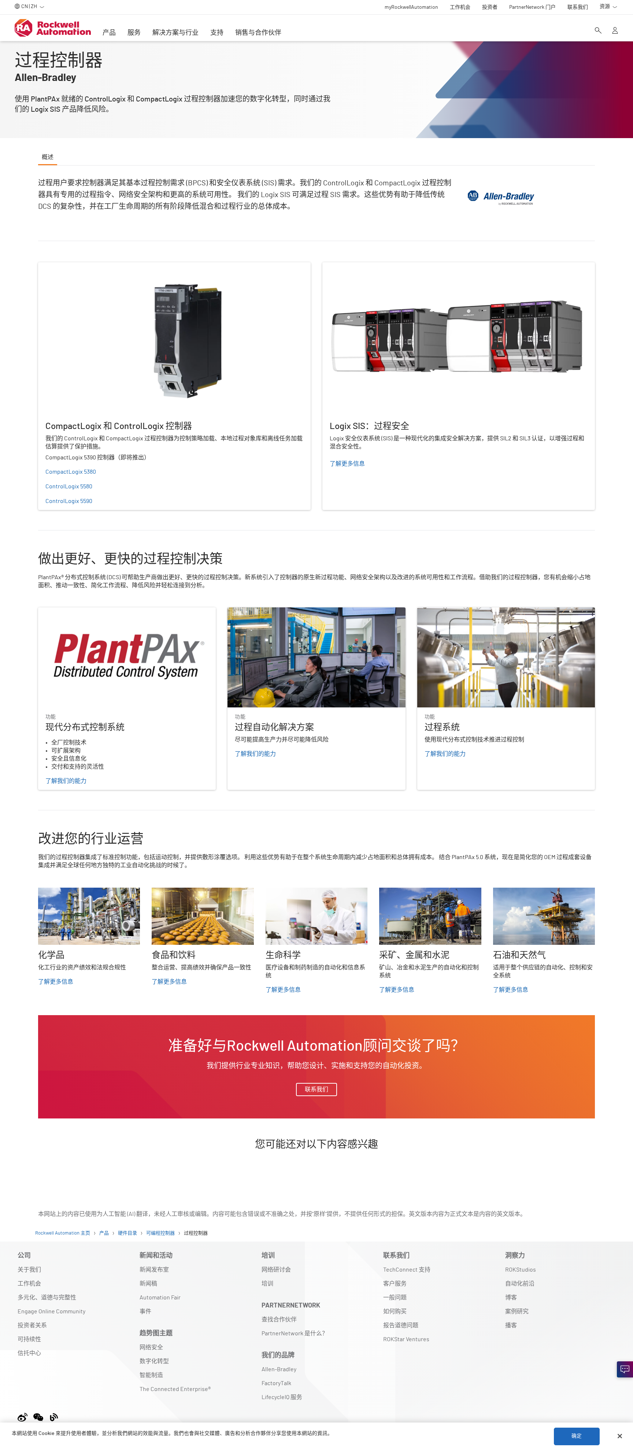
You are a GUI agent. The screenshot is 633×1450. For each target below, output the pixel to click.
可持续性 (29, 1339)
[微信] (38, 1416)
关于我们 (29, 1270)
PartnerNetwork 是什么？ (295, 1333)
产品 (109, 33)
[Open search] (598, 31)
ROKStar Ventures (406, 1339)
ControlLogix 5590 (68, 501)
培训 (267, 1284)
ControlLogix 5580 (68, 486)
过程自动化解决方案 (253, 612)
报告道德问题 (400, 1325)
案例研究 (517, 1311)
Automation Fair (160, 1298)
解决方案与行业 (175, 33)
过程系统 (429, 612)
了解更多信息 (55, 982)
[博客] (54, 1416)
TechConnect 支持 (406, 1270)
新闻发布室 (154, 1270)
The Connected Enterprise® (175, 1389)
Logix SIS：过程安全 (348, 267)
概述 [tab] (47, 157)
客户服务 (395, 1284)
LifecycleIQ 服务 (282, 1397)
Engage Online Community (51, 1311)
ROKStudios (520, 1270)
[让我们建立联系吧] (625, 1369)
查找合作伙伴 (279, 1320)
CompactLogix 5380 (70, 472)
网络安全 (151, 1347)
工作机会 (29, 1284)
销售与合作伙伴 (258, 33)
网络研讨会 (276, 1270)
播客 (511, 1325)
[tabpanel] (316, 673)
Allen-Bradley (279, 1369)
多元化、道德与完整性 (47, 1298)
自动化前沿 (519, 1284)
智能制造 (151, 1375)
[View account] (615, 31)
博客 (511, 1298)
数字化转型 (154, 1361)
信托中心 (29, 1353)
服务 (134, 33)
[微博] (24, 1416)
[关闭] (620, 1436)
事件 (145, 1311)
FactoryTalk (276, 1383)
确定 (576, 1436)
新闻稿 (148, 1284)
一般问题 (395, 1298)
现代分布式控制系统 (64, 612)
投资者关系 (32, 1325)
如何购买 (395, 1311)
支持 (216, 33)
